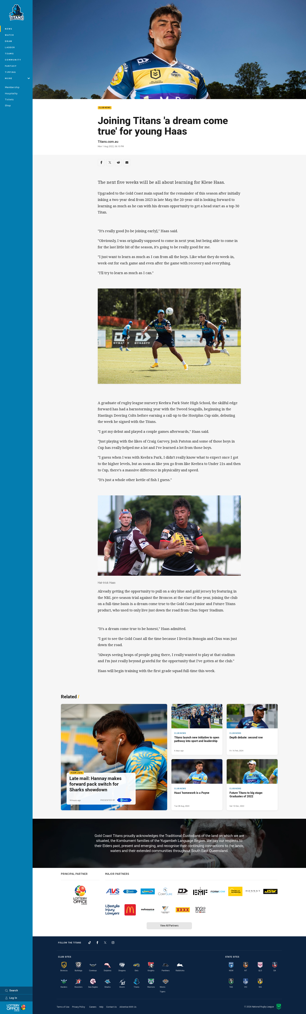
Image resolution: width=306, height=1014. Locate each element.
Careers (92, 1006)
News (8, 28)
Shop (8, 105)
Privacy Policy (78, 1006)
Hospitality (11, 93)
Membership (12, 87)
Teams (9, 53)
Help (101, 1006)
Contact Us (111, 1006)
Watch (9, 35)
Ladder (10, 47)
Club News (104, 108)
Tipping (10, 72)
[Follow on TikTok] (89, 942)
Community (13, 59)
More (8, 78)
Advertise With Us (128, 1006)
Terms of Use (63, 1006)
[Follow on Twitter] (105, 942)
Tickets (9, 99)
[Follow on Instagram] (113, 942)
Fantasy (11, 66)
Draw (8, 41)
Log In (13, 997)
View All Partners (169, 925)
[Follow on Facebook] (97, 942)
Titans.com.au (108, 141)
